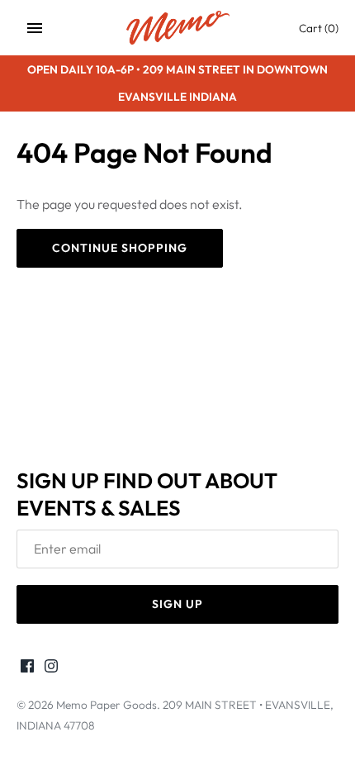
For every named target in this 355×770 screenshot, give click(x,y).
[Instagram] (51, 668)
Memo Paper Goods (106, 704)
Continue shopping (119, 247)
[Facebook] (27, 668)
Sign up (177, 604)
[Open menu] (35, 28)
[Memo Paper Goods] (178, 28)
